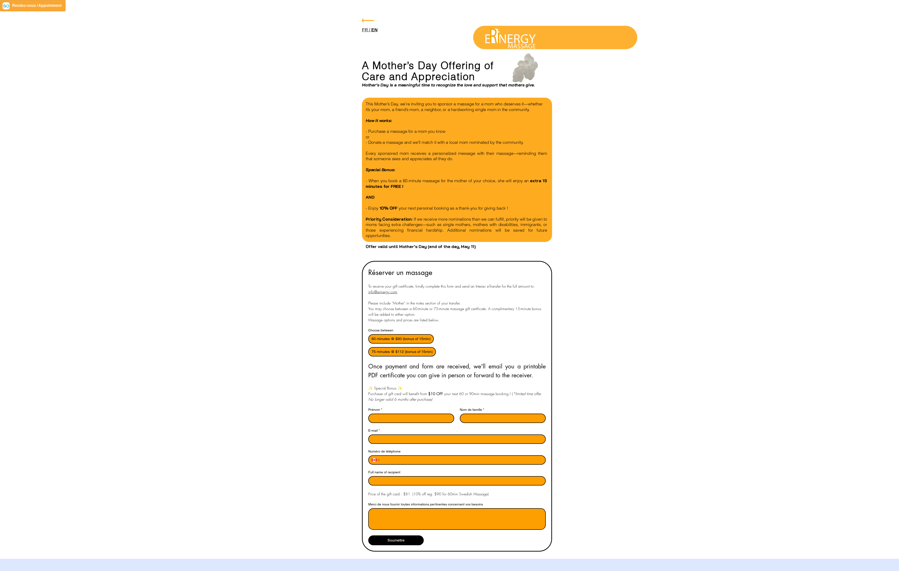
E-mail (374, 430)
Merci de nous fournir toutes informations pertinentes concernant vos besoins (425, 504)
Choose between (380, 330)
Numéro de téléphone (384, 451)
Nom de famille (472, 410)
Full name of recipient (384, 472)
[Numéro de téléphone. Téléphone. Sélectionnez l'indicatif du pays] (376, 460)
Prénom (375, 410)
